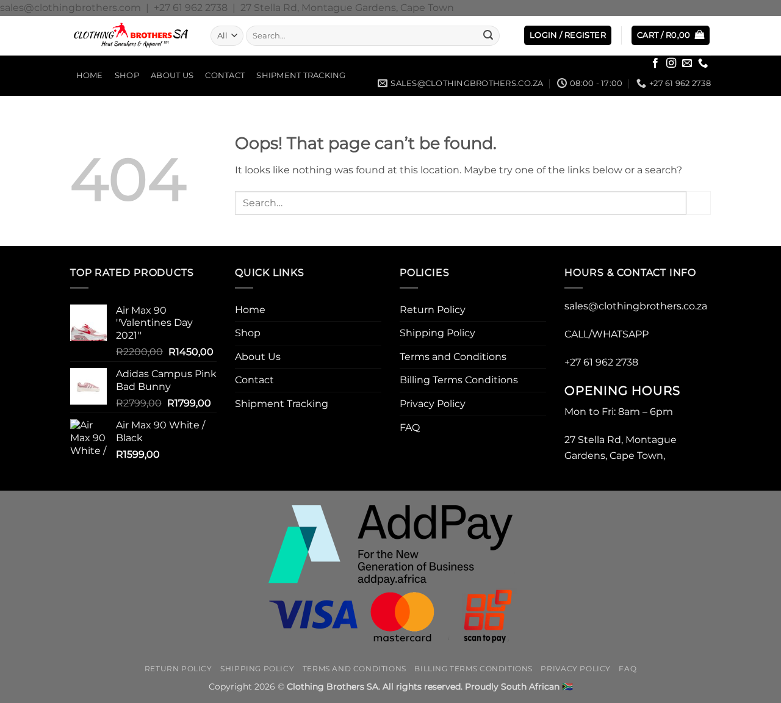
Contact (225, 75)
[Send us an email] (687, 63)
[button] (567, 36)
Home (89, 75)
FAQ (410, 427)
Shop (127, 75)
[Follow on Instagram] (671, 63)
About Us (172, 75)
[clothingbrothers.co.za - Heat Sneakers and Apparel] (131, 35)
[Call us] (703, 63)
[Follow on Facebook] (655, 63)
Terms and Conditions (453, 356)
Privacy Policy (433, 403)
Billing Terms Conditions (459, 380)
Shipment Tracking (300, 75)
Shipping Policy (437, 333)
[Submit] (488, 35)
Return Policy (433, 309)
